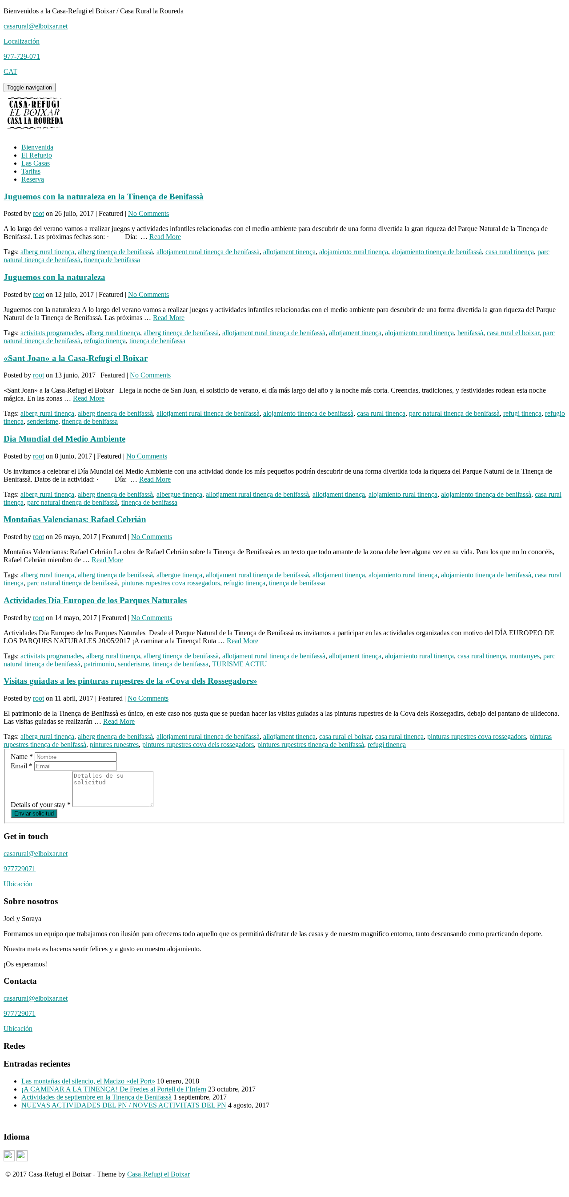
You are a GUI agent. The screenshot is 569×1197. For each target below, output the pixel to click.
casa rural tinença (509, 252)
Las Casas (35, 163)
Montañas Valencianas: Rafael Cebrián (75, 519)
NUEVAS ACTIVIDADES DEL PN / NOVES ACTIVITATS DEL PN (123, 1105)
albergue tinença (179, 494)
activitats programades (51, 333)
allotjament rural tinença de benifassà (208, 252)
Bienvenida (37, 147)
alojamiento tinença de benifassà (437, 252)
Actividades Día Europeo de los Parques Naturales (95, 600)
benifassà (470, 333)
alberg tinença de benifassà (115, 252)
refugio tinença (105, 341)
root (38, 213)
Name (22, 756)
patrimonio (99, 664)
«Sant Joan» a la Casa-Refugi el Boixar (76, 358)
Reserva (32, 179)
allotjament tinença (289, 252)
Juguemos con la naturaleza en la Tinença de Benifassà (104, 196)
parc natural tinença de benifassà (454, 413)
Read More (165, 236)
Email (21, 766)
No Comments (148, 213)
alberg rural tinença (47, 252)
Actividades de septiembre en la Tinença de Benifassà (96, 1097)
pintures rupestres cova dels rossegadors (198, 744)
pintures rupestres (114, 744)
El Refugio (36, 155)
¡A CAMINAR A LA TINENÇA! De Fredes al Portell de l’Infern (113, 1089)
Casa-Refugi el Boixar (158, 1174)
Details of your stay (41, 804)
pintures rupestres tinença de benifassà (310, 744)
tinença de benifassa (112, 260)
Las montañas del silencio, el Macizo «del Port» (88, 1081)
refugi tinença (522, 413)
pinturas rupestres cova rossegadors (170, 583)
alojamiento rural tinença (353, 252)
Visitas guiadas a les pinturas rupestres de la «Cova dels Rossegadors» (130, 681)
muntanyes (524, 656)
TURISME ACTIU (239, 664)
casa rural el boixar (513, 333)
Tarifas (30, 171)
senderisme (42, 421)
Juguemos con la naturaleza (54, 277)
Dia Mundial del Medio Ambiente (64, 438)
